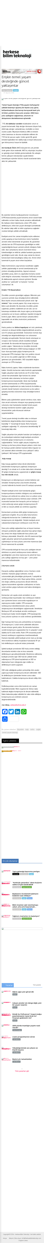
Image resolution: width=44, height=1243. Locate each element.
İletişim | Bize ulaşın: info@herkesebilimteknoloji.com (25, 1238)
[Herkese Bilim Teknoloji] (17, 58)
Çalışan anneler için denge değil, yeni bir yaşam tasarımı (26, 1004)
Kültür (15, 994)
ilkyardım (20, 729)
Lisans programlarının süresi (23, 1037)
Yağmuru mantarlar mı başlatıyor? (26, 916)
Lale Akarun (16, 1039)
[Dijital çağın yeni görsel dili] (6, 995)
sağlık (38, 729)
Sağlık (16, 90)
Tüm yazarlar (37, 985)
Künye (5, 1238)
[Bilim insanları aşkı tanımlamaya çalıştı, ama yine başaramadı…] (6, 908)
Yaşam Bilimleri (26, 887)
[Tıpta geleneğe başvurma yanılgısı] (6, 875)
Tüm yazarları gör (22, 1071)
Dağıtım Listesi (23, 1240)
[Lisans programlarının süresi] (6, 1040)
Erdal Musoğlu (17, 1030)
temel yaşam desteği (9, 732)
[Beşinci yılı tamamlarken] (6, 1062)
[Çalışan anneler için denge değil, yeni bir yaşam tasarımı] (6, 1006)
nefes (32, 729)
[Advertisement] (22, 23)
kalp (27, 729)
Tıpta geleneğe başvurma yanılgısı (26, 871)
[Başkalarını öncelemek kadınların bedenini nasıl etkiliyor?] (6, 897)
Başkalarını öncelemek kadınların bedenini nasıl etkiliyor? (25, 895)
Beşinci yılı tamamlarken (22, 1059)
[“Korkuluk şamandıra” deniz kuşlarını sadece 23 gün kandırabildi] (6, 886)
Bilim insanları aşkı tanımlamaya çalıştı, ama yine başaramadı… (25, 906)
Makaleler (16, 874)
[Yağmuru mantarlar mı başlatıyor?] (6, 919)
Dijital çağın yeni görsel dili (23, 992)
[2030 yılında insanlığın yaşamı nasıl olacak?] (6, 1029)
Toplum (30, 898)
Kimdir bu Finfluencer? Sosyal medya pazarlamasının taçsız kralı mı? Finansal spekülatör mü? (27, 1016)
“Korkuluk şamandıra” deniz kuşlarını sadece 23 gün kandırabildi (27, 883)
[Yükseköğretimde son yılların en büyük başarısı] (6, 1051)
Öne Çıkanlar (7, 90)
